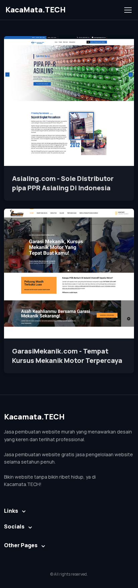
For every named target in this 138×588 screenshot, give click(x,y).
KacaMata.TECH (35, 10)
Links (11, 510)
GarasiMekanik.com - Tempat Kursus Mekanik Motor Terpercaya (67, 356)
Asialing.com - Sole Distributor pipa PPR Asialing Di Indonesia (63, 183)
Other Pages (21, 545)
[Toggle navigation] (128, 10)
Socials (14, 526)
